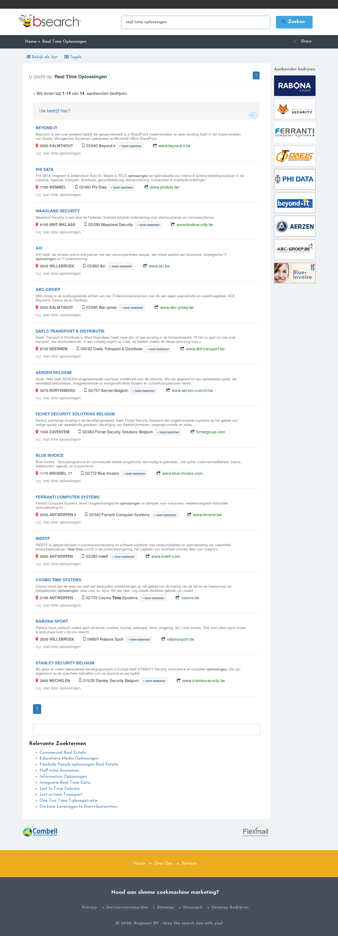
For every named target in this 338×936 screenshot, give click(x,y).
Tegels (75, 57)
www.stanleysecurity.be (203, 680)
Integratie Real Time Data (65, 783)
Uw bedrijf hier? (54, 110)
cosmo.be (190, 597)
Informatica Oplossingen (63, 777)
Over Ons (163, 863)
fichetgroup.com (211, 431)
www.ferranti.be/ (207, 514)
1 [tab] (256, 75)
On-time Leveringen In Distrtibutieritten (78, 807)
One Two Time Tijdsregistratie (68, 801)
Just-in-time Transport (61, 795)
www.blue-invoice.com (182, 473)
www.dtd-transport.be (205, 348)
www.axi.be (159, 265)
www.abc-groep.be (177, 307)
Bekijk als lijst (45, 57)
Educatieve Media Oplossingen (69, 758)
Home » (32, 42)
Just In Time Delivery (60, 789)
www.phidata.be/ (165, 187)
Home (139, 863)
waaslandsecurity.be (195, 224)
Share (306, 41)
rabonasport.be (180, 639)
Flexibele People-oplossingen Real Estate (79, 764)
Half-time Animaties (59, 771)
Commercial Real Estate (63, 753)
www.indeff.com (166, 556)
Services (189, 863)
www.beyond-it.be (175, 145)
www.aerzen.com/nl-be (192, 390)
